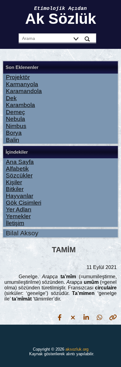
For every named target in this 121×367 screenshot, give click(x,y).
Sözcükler (19, 175)
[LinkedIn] (86, 317)
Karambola (20, 105)
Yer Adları (18, 209)
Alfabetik (17, 168)
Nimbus (16, 126)
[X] (73, 317)
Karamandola (24, 91)
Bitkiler (15, 189)
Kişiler (14, 182)
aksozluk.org (76, 349)
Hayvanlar (19, 196)
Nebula (15, 119)
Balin (12, 140)
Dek (11, 98)
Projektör (18, 77)
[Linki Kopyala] (113, 317)
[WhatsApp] (99, 317)
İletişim (15, 223)
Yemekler (18, 216)
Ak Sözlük (60, 19)
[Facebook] (59, 317)
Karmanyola (22, 84)
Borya (14, 133)
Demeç (15, 112)
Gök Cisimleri (23, 202)
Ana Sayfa (20, 162)
